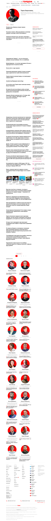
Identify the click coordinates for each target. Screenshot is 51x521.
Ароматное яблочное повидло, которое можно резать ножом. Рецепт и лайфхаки (39, 169)
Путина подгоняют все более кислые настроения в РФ (24, 340)
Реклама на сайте (9, 490)
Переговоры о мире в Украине (25, 5)
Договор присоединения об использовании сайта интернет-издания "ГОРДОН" (41, 474)
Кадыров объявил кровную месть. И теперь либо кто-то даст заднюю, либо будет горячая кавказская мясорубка (18, 96)
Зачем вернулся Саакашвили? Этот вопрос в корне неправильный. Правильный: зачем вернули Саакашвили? (18, 211)
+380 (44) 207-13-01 (11, 500)
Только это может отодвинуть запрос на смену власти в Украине (11, 357)
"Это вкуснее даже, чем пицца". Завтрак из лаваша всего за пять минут (39, 164)
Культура (7, 474)
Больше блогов (39, 48)
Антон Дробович (12, 401)
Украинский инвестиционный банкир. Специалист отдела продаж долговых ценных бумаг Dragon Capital (25, 422)
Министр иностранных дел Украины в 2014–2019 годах (25, 287)
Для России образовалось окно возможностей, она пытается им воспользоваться (11, 389)
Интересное (8, 483)
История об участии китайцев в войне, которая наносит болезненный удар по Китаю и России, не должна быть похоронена (18, 90)
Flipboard (33, 486)
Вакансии (7, 487)
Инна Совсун (12, 455)
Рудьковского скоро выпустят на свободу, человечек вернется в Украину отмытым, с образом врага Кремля (18, 244)
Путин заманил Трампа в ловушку (12, 289)
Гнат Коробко (12, 336)
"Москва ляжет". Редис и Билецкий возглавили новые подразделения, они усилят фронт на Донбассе (39, 82)
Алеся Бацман (33, 482)
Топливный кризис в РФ (16, 5)
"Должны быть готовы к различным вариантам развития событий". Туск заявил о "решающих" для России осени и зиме (38, 130)
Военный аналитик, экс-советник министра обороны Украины (25, 354)
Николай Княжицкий (12, 419)
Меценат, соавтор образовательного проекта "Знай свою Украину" (12, 338)
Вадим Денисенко (25, 302)
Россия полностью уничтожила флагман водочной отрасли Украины (25, 274)
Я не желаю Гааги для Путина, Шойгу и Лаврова (11, 274)
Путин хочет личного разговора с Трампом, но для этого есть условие (25, 307)
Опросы (15, 482)
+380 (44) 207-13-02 (26, 500)
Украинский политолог (25, 320)
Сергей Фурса (25, 419)
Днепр (23, 474)
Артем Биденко (12, 436)
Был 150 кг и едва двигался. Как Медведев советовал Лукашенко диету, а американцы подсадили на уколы (39, 93)
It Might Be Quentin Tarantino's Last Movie (9, 182)
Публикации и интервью (15, 3)
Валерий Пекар (12, 285)
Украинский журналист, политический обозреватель (25, 338)
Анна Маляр (12, 384)
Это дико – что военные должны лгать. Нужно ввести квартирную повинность (11, 458)
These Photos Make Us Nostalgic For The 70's (16, 182)
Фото (15, 479)
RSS (32, 488)
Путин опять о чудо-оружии (13, 68)
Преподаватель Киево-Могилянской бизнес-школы (12, 287)
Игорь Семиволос (25, 401)
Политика (7, 467)
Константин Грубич (25, 270)
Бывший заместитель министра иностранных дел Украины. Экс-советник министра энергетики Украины (12, 355)
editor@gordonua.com (40, 500)
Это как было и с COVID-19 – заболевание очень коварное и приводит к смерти (11, 323)
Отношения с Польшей (35, 5)
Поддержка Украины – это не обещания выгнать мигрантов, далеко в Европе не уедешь (11, 307)
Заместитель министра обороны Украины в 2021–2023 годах (12, 386)
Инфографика (8, 481)
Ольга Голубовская (12, 319)
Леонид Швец (25, 336)
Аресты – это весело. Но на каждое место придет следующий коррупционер (11, 442)
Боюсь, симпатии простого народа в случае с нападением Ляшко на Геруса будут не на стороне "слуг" (18, 171)
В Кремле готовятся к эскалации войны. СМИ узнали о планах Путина (39, 98)
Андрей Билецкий (25, 384)
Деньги (7, 469)
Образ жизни (8, 478)
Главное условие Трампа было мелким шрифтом (11, 372)
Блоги (29, 3)
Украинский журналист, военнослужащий (25, 437)
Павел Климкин (25, 285)
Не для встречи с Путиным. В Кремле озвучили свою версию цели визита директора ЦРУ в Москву (39, 87)
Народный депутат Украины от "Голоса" (12, 456)
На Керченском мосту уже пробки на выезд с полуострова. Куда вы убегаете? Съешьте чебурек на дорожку (18, 126)
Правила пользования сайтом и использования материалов (41, 466)
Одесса (23, 469)
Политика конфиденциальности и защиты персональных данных (41, 470)
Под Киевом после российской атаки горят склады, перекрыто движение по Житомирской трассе (38, 152)
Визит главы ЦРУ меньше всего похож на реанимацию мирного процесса (11, 423)
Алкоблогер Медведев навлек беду (15, 81)
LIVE (36, 3)
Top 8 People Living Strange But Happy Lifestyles (29, 182)
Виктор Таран (25, 319)
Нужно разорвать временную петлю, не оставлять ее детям (24, 388)
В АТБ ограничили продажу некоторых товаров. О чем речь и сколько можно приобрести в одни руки (38, 139)
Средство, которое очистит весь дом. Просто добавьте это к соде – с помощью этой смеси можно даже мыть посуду (39, 179)
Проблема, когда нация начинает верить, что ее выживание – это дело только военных (11, 407)
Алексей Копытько (25, 352)
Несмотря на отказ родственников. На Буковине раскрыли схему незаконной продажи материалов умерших (38, 148)
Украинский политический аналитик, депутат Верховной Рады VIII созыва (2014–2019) (25, 305)
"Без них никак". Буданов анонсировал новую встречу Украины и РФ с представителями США (38, 103)
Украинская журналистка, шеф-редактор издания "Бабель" (12, 304)
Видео (15, 480)
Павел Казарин (25, 436)
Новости (8, 3)
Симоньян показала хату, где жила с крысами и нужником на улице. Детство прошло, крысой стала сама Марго (18, 38)
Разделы (15, 464)
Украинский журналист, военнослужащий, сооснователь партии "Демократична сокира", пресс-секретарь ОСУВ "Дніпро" (25, 457)
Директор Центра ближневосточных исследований (25, 403)
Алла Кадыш (12, 369)
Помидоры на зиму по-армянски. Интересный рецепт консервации (39, 184)
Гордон (32, 468)
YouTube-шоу (16, 484)
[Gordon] (27, 2)
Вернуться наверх (40, 502)
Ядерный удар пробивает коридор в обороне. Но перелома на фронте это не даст (25, 323)
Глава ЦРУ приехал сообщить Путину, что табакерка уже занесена (25, 356)
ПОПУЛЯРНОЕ (35, 78)
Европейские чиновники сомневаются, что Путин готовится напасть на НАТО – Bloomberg (38, 135)
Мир (7, 471)
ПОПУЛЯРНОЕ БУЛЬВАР (37, 161)
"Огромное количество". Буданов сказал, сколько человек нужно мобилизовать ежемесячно (38, 156)
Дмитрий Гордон (33, 466)
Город (23, 464)
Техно (7, 476)
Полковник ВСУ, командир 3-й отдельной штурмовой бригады (25, 386)
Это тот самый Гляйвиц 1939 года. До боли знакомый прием (25, 405)
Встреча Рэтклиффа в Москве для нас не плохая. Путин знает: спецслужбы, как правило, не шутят (25, 290)
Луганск (23, 478)
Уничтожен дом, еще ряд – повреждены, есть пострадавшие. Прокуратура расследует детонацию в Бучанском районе (38, 122)
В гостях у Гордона (23, 3)
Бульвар (32, 3)
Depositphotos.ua (19, 509)
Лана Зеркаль (12, 352)
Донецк (23, 471)
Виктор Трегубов (25, 455)
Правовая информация (8, 493)
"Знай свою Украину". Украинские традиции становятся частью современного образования (11, 340)
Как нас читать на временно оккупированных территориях (9, 496)
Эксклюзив (40, 3)
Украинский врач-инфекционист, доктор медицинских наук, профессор (12, 321)
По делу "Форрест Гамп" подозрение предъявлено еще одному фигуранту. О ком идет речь (39, 126)
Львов (23, 467)
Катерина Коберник (12, 302)
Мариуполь (24, 476)
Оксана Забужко (12, 270)
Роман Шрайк (25, 369)
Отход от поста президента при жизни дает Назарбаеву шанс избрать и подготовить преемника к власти (18, 223)
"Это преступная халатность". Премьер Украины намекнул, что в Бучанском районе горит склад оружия (38, 143)
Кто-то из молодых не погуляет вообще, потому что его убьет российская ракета (24, 460)
